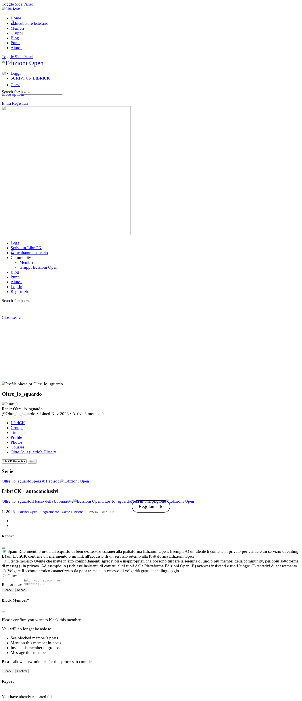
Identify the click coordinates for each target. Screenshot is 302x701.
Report (21, 590)
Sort (32, 461)
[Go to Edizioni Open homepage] (23, 62)
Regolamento (151, 506)
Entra (6, 103)
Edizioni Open (28, 512)
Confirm (22, 671)
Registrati (20, 103)
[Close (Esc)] (3, 548)
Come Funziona (73, 512)
